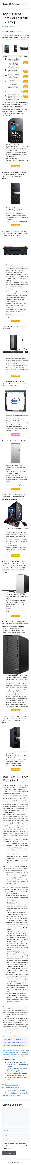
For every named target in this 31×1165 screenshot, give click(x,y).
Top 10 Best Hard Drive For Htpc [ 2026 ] (14, 1045)
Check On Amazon (26, 63)
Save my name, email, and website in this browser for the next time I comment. (15, 1146)
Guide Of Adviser (10, 4)
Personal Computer (11, 1085)
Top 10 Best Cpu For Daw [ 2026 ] (12, 1039)
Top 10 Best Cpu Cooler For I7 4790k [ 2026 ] (15, 1042)
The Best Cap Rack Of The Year (15, 1090)
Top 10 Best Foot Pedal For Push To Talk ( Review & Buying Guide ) (17, 1064)
